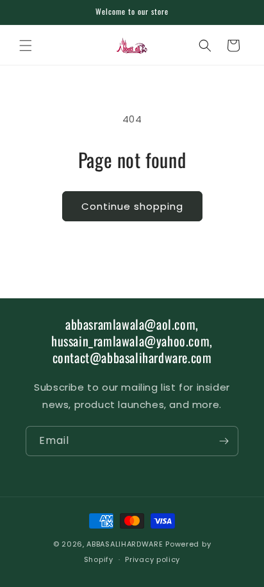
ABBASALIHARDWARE (125, 544)
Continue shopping (132, 206)
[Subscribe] (224, 441)
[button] (26, 45)
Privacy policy (152, 559)
